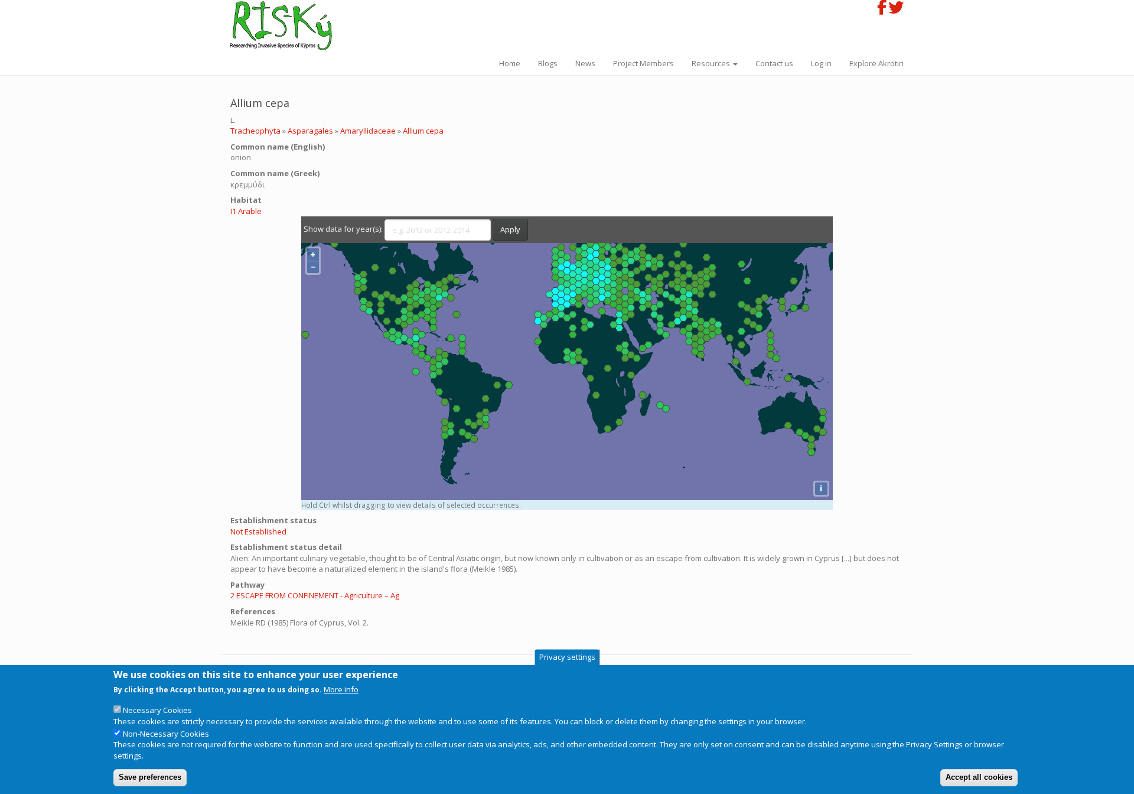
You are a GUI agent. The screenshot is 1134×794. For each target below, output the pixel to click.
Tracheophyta (255, 130)
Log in (821, 63)
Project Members (643, 63)
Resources (712, 63)
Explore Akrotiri (876, 63)
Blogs (548, 63)
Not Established (258, 531)
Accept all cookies (979, 777)
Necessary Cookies (157, 710)
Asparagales (310, 130)
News (585, 63)
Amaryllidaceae (368, 130)
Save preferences (150, 777)
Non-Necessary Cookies (166, 734)
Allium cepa (423, 130)
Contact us (774, 63)
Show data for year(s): (343, 228)
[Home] (285, 25)
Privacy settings (567, 657)
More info (341, 690)
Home (509, 63)
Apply (510, 229)
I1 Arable (246, 211)
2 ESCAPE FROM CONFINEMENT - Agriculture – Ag (314, 595)
